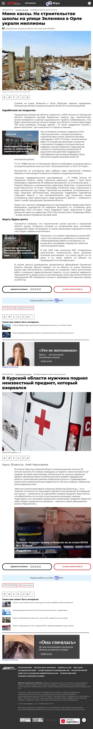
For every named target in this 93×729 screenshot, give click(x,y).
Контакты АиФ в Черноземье (45, 667)
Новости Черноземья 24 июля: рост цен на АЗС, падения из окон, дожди (40, 618)
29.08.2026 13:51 (7, 374)
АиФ (19, 452)
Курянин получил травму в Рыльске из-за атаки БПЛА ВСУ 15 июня (52, 544)
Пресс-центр (78, 667)
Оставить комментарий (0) (72, 289)
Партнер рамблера (51, 720)
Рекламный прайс (25, 667)
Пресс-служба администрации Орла (16, 92)
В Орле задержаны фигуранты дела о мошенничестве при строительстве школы (43, 333)
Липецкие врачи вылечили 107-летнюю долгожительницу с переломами (40, 610)
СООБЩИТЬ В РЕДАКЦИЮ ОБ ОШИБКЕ (31, 676)
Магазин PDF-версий (79, 670)
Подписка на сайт (64, 667)
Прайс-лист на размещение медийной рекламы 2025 (38, 673)
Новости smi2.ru (10, 367)
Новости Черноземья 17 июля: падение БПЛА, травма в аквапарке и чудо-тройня (43, 626)
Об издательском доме (27, 670)
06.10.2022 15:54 (8, 10)
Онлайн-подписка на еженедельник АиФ (54, 670)
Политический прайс (68, 673)
